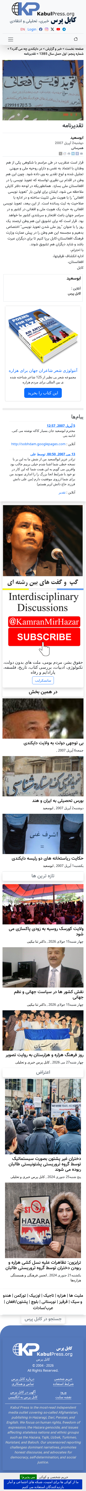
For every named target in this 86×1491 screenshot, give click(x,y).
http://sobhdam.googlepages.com (38, 444)
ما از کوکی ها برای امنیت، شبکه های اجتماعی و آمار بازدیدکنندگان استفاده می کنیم (43, 1484)
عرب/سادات (43, 1308)
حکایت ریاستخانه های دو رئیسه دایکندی (47, 858)
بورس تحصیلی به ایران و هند (57, 800)
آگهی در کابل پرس (22, 1392)
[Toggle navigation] (10, 39)
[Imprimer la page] (69, 153)
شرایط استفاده (63, 1383)
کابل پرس (74, 293)
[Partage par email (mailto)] (81, 153)
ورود (63, 1392)
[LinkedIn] (73, 153)
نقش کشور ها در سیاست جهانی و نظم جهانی (48, 995)
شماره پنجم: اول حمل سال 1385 (61, 54)
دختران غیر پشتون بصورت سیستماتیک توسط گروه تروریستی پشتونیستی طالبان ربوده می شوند (45, 1164)
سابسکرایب (43, 680)
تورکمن (20, 1295)
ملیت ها (76, 1295)
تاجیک (48, 1295)
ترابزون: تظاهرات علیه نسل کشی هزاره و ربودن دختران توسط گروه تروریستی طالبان (43, 1265)
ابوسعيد (76, 137)
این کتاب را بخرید (43, 393)
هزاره (61, 1295)
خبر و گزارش (54, 49)
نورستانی (49, 1302)
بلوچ (34, 1302)
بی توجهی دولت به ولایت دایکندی (53, 743)
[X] (60, 153)
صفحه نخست (74, 49)
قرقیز (63, 1302)
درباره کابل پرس (22, 1378)
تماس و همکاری (23, 1383)
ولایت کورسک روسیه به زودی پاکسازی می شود (46, 931)
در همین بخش (43, 692)
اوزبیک (34, 1295)
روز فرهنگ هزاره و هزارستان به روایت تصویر (44, 1055)
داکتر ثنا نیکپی (36, 941)
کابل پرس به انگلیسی (23, 1397)
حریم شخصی (63, 1378)
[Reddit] (64, 153)
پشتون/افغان (17, 1302)
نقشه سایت (63, 1397)
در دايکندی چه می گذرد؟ (26, 49)
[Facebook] (77, 153)
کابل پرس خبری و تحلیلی (32, 1062)
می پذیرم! (28, 1477)
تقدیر (62, 492)
